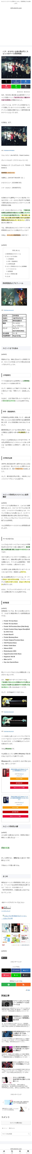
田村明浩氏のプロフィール (13, 254)
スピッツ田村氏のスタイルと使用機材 (16, 266)
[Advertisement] (16, 29)
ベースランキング (5, 911)
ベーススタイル (12, 269)
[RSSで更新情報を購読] (23, 984)
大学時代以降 (11, 264)
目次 (13, 250)
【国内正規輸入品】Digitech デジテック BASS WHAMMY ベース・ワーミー (19, 798)
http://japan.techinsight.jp (9, 150)
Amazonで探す (19, 778)
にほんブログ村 (7, 918)
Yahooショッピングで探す (19, 787)
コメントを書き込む (16, 1122)
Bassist (5, 957)
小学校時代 (11, 259)
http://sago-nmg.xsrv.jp (9, 310)
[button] (25, 87)
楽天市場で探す (19, 783)
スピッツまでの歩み (11, 256)
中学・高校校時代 (12, 261)
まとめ (8, 276)
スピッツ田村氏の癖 (11, 274)
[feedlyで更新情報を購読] (8, 984)
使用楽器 (10, 271)
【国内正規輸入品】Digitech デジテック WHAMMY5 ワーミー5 (19, 770)
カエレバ (21, 773)
